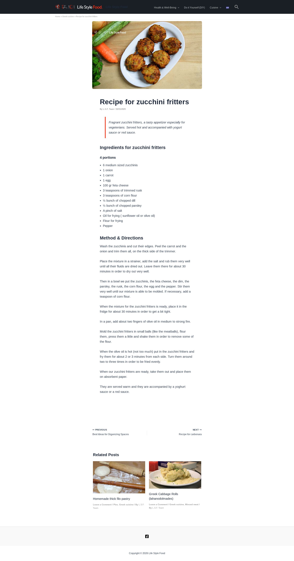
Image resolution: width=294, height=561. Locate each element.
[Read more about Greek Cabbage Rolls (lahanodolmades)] (175, 474)
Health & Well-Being (165, 7)
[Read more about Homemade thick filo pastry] (119, 477)
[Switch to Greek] (227, 7)
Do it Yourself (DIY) (194, 7)
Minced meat (191, 504)
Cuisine (214, 7)
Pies (115, 504)
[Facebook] (147, 536)
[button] (177, 8)
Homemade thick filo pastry (111, 498)
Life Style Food (117, 7)
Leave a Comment (102, 504)
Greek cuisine (126, 504)
